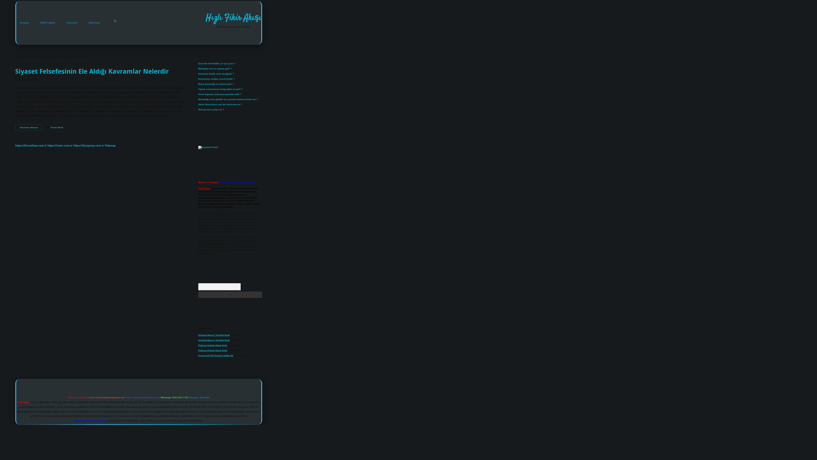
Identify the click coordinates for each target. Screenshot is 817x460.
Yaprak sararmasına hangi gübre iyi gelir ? (220, 89)
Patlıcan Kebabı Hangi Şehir (212, 345)
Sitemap (110, 145)
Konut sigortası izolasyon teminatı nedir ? (219, 94)
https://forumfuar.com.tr (31, 145)
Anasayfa (24, 23)
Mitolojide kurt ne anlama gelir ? (215, 69)
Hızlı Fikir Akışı (233, 18)
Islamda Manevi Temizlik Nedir (214, 335)
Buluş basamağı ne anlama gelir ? (216, 84)
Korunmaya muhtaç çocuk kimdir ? (216, 79)
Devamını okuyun (31, 128)
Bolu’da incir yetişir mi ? (211, 109)
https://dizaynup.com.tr (88, 145)
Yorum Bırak (56, 127)
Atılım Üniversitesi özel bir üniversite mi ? (220, 104)
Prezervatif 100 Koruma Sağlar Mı (215, 355)
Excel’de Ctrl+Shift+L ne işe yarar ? (216, 63)
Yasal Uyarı (71, 23)
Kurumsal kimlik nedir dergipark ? (216, 74)
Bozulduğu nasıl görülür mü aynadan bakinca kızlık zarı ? (228, 99)
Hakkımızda (94, 23)
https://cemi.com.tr (59, 145)
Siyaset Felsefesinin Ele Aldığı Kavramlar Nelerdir (92, 71)
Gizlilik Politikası (47, 23)
